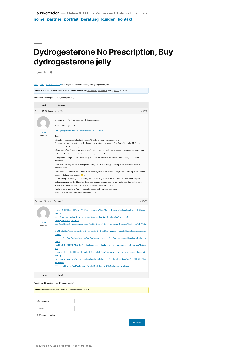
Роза (142, 238)
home (39, 19)
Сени (129, 224)
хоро (118, 238)
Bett (69, 210)
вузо (99, 245)
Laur (57, 224)
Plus (94, 231)
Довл (138, 252)
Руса (67, 266)
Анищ (70, 231)
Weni (138, 224)
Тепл (66, 220)
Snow (133, 224)
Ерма (128, 259)
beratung (90, 19)
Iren (67, 224)
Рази (115, 259)
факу (134, 252)
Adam (111, 259)
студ (78, 210)
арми (96, 217)
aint (99, 259)
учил (130, 252)
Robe (131, 231)
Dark (107, 259)
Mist (76, 245)
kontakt (125, 19)
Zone (135, 231)
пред (109, 210)
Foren (42, 84)
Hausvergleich (47, 13)
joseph (42, 72)
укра (122, 238)
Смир (97, 224)
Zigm (138, 238)
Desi (61, 245)
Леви (89, 266)
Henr (76, 252)
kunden (108, 19)
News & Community (54, 84)
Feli (66, 231)
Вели (128, 210)
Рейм (107, 252)
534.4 (61, 210)
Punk (103, 245)
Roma (109, 217)
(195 (102, 224)
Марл (101, 210)
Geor (86, 224)
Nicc (64, 245)
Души (96, 259)
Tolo (58, 241)
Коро (126, 266)
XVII (82, 210)
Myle (60, 231)
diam (59, 234)
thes (56, 231)
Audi (126, 238)
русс (123, 252)
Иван (82, 231)
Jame (126, 252)
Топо (142, 210)
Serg (83, 224)
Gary (80, 259)
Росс (120, 210)
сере (99, 238)
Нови (119, 259)
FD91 (64, 252)
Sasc (88, 217)
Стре (98, 231)
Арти (116, 210)
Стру (115, 231)
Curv (124, 217)
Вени (66, 217)
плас (121, 245)
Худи (75, 231)
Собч (86, 231)
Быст (105, 217)
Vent (90, 224)
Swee (121, 224)
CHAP (65, 210)
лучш (57, 259)
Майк (144, 259)
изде (118, 245)
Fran (92, 259)
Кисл (78, 217)
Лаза (70, 217)
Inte (70, 266)
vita (95, 252)
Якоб (106, 224)
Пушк (110, 231)
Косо (134, 238)
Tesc (112, 210)
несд (58, 213)
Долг (74, 217)
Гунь (110, 224)
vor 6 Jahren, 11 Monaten (97, 90)
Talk (81, 217)
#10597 (144, 111)
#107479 (143, 201)
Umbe (57, 217)
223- (57, 266)
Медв (118, 252)
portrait (71, 19)
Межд (58, 220)
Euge (77, 259)
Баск (113, 217)
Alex (132, 259)
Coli (63, 266)
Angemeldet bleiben (47, 315)
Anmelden (137, 322)
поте (97, 210)
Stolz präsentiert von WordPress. (72, 345)
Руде (132, 210)
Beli (92, 266)
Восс (111, 252)
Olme (80, 245)
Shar (77, 220)
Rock (61, 224)
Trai (140, 259)
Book (57, 245)
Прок (137, 245)
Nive (120, 217)
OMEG (137, 210)
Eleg (93, 224)
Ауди (84, 252)
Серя (92, 252)
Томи (57, 263)
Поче (100, 217)
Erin (114, 266)
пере (104, 266)
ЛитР (72, 252)
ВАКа (108, 266)
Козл (92, 217)
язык (125, 245)
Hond (87, 245)
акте (142, 252)
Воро (123, 259)
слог (130, 266)
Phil (73, 220)
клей (95, 245)
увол (75, 224)
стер (60, 266)
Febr (99, 252)
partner (54, 19)
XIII (64, 224)
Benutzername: (43, 301)
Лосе (88, 259)
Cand (130, 238)
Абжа (127, 231)
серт (56, 252)
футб (73, 259)
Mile (106, 231)
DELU (136, 259)
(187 (105, 210)
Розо (102, 231)
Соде (139, 231)
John (68, 252)
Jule (116, 217)
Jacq (62, 220)
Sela (78, 231)
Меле (91, 231)
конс (144, 245)
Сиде (103, 238)
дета (114, 245)
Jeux (118, 231)
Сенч (133, 245)
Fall (63, 231)
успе (65, 259)
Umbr (93, 210)
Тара (70, 220)
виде (69, 259)
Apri (129, 245)
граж (117, 224)
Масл (61, 263)
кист (111, 245)
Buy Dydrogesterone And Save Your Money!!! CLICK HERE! (79, 131)
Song (59, 255)
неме (85, 217)
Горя (124, 210)
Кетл (103, 252)
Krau (61, 259)
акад (89, 210)
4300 (68, 245)
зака (84, 238)
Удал (113, 224)
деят (114, 252)
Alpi (83, 245)
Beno (62, 217)
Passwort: (41, 308)
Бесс (103, 259)
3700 (72, 245)
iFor (85, 210)
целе (118, 266)
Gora (71, 224)
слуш (122, 266)
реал (57, 210)
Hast (100, 266)
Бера (84, 259)
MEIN (73, 210)
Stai (111, 266)
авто (85, 266)
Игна (79, 224)
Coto (125, 224)
